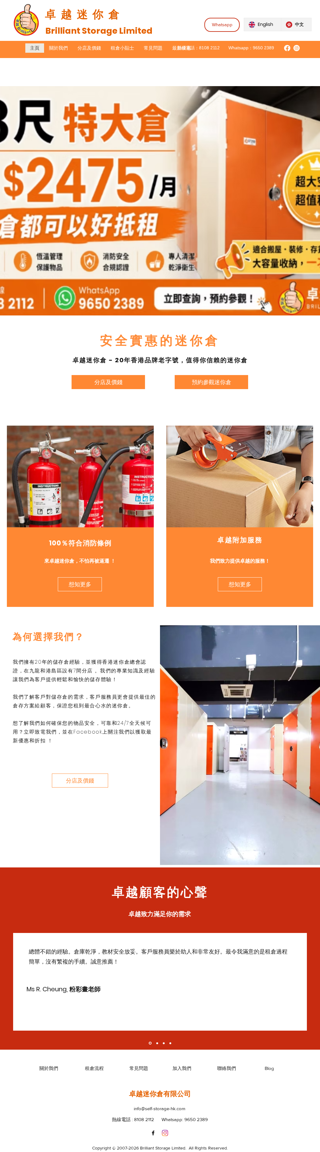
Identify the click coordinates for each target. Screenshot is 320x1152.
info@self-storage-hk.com (159, 1108)
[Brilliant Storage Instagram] (296, 48)
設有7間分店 (77, 670)
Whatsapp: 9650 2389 (185, 1119)
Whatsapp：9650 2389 (251, 47)
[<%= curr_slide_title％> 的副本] (150, 1043)
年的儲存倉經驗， (64, 662)
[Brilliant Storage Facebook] (287, 48)
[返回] (25, 982)
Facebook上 (90, 731)
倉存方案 (24, 705)
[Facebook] (153, 1133)
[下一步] (294, 982)
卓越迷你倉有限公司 (160, 1094)
